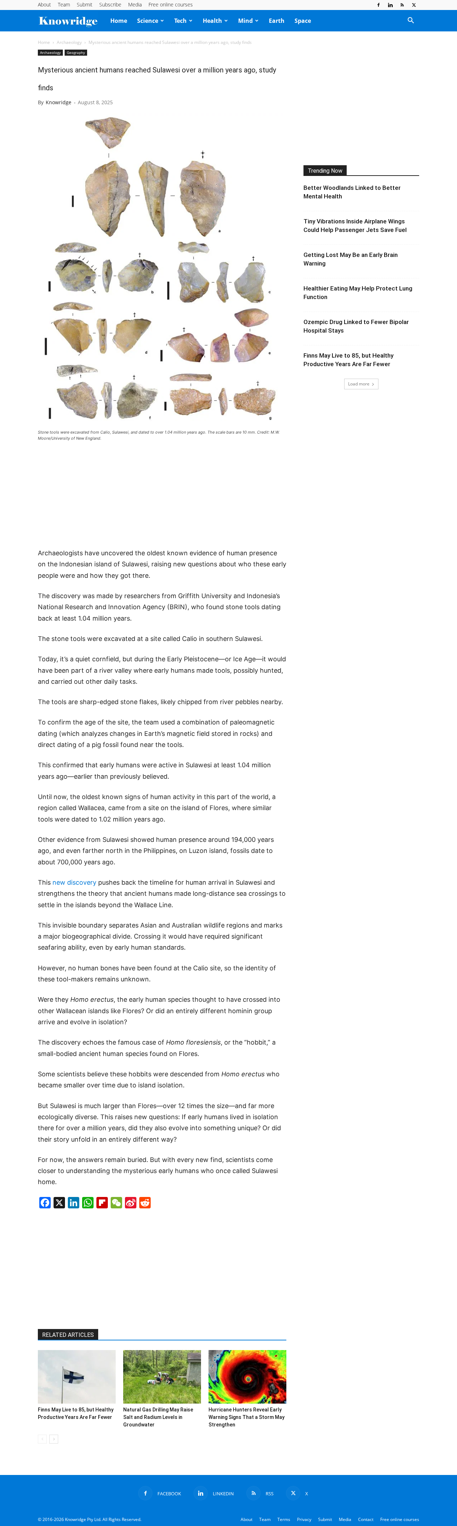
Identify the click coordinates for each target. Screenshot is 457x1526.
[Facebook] (378, 5)
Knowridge (58, 102)
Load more (359, 384)
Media (135, 4)
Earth (277, 21)
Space (303, 21)
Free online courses (171, 4)
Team (64, 4)
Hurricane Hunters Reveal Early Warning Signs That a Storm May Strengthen (247, 1417)
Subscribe (110, 4)
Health (212, 21)
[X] (413, 5)
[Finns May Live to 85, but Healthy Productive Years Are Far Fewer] (77, 1377)
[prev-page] (42, 1439)
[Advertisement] (162, 495)
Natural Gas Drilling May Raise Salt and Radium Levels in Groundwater (158, 1417)
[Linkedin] (390, 5)
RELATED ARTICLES (68, 1335)
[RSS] (402, 5)
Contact (365, 1519)
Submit (84, 4)
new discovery (74, 882)
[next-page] (53, 1439)
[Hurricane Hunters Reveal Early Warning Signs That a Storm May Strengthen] (247, 1377)
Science (147, 21)
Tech (180, 21)
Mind (245, 21)
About (44, 4)
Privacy (304, 1519)
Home (118, 21)
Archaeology (69, 42)
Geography (76, 52)
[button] (410, 21)
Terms (283, 1519)
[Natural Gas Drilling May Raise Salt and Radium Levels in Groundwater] (162, 1377)
